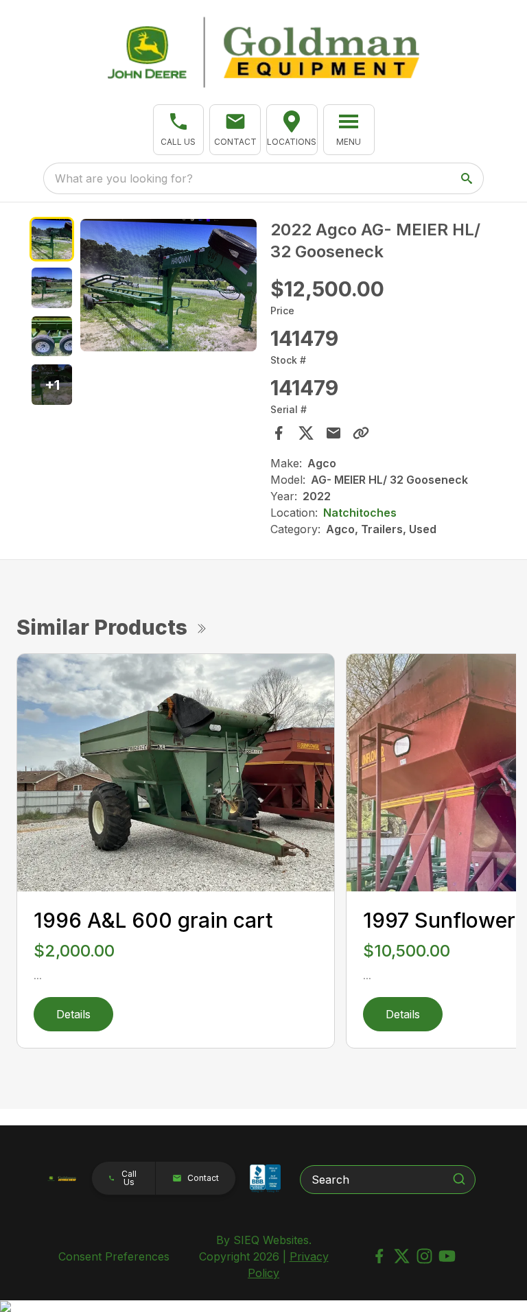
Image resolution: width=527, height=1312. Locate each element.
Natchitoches (360, 512)
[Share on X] (306, 433)
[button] (178, 129)
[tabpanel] (168, 287)
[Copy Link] (361, 433)
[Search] (459, 1179)
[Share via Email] (333, 433)
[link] (292, 129)
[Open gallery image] (168, 285)
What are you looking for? (124, 178)
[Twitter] (401, 1256)
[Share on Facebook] (278, 433)
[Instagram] (424, 1256)
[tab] (52, 239)
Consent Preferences (113, 1256)
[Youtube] (447, 1256)
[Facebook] (379, 1256)
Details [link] (73, 1014)
